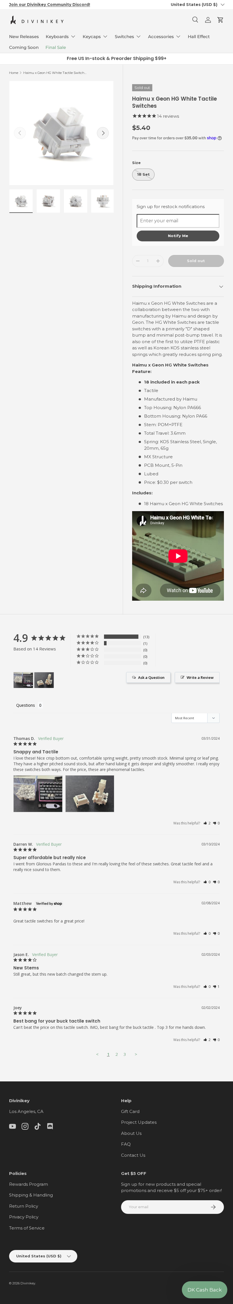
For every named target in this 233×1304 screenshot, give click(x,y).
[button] (220, 20)
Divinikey (27, 1283)
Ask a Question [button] (151, 677)
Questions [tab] (25, 705)
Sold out (196, 260)
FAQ (126, 1144)
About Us (131, 1133)
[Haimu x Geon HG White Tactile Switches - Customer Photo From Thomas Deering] (23, 680)
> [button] (136, 1054)
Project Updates (139, 1122)
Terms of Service (27, 1228)
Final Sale (55, 47)
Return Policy (23, 1206)
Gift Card (130, 1111)
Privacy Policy (23, 1217)
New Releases (24, 36)
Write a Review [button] (200, 677)
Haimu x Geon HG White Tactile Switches (55, 73)
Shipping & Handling (31, 1195)
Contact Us (133, 1155)
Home (13, 73)
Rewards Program (28, 1184)
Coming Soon (24, 47)
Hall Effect (199, 36)
